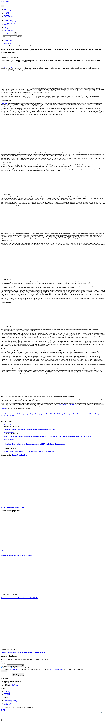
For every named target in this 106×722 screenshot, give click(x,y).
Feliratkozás (4, 671)
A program (3, 408)
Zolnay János (8, 414)
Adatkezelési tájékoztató (10, 700)
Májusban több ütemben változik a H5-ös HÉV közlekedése (19, 598)
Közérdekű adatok (8, 10)
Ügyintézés (6, 12)
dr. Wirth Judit (10, 415)
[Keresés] (15, 33)
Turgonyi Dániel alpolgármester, (8, 67)
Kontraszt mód (20, 675)
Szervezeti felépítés (11, 21)
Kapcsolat (6, 691)
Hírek (5, 9)
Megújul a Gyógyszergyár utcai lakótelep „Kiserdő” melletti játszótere (23, 652)
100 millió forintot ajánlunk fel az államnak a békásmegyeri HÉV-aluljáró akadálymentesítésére (34, 444)
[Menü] (2, 6)
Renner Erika (4, 103)
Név (2, 662)
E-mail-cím (3, 663)
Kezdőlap (3, 45)
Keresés (20, 36)
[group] (53, 668)
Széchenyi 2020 (8, 703)
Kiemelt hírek (10, 424)
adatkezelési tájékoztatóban (55, 669)
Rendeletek (6, 13)
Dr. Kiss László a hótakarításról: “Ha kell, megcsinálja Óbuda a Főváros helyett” (29, 451)
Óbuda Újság (7, 693)
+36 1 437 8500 (12, 684)
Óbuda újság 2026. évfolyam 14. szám (13, 507)
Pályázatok (6, 15)
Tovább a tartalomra (5, 1)
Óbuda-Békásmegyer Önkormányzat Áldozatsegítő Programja (68, 414)
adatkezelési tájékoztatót (15, 669)
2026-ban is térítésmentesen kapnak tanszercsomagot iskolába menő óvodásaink (29, 429)
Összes (19, 455)
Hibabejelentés (7, 704)
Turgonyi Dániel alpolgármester (38, 414)
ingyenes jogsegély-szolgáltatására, (66, 404)
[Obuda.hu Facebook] (2, 710)
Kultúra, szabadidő (8, 16)
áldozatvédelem (88, 414)
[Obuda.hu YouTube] (4, 710)
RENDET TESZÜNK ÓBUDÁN (7, 34)
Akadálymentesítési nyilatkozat (11, 701)
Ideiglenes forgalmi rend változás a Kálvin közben (16, 555)
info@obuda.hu (14, 685)
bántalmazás (15, 414)
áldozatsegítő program (24, 414)
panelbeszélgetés (97, 414)
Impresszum (7, 694)
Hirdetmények (10, 28)
